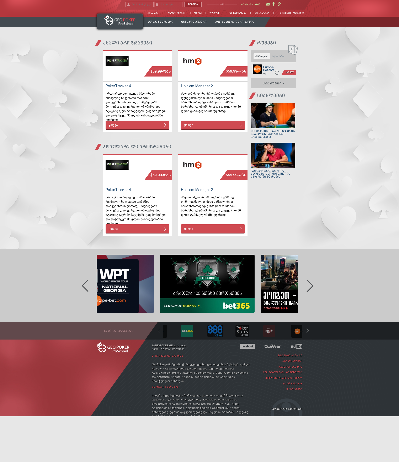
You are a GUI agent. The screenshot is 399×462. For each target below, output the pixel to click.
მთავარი (153, 13)
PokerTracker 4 (118, 86)
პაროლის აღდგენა (292, 13)
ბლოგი (198, 13)
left (85, 286)
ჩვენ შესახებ (237, 13)
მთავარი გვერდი (290, 355)
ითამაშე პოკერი (160, 22)
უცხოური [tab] (278, 56)
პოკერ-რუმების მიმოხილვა (282, 372)
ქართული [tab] (261, 56)
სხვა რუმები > (273, 83)
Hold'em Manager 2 (197, 86)
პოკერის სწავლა (290, 366)
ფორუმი (214, 13)
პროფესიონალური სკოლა (234, 22)
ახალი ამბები (176, 13)
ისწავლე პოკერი (194, 22)
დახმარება (262, 13)
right (310, 286)
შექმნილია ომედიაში (286, 409)
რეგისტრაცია (251, 4)
